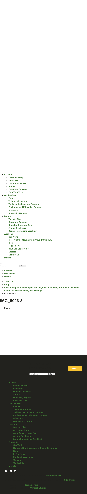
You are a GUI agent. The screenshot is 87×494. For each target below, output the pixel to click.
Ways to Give (14, 219)
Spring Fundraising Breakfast (22, 231)
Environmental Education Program (25, 207)
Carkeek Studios (38, 488)
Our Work (13, 237)
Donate (7, 258)
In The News (14, 246)
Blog (10, 243)
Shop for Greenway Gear (20, 225)
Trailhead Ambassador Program (23, 204)
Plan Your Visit (15, 192)
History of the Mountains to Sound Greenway (30, 240)
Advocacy (13, 210)
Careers (12, 252)
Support (8, 216)
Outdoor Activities (17, 183)
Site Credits (69, 480)
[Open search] (1, 263)
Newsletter (9, 274)
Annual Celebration (17, 228)
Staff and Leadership (18, 249)
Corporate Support (17, 222)
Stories (11, 186)
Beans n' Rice (31, 485)
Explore (8, 174)
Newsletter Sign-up (17, 213)
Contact (8, 271)
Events (11, 198)
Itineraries (13, 180)
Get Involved (10, 195)
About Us (8, 234)
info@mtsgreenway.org (53, 475)
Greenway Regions (17, 189)
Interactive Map (15, 177)
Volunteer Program (17, 201)
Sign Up (51, 374)
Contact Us (13, 255)
